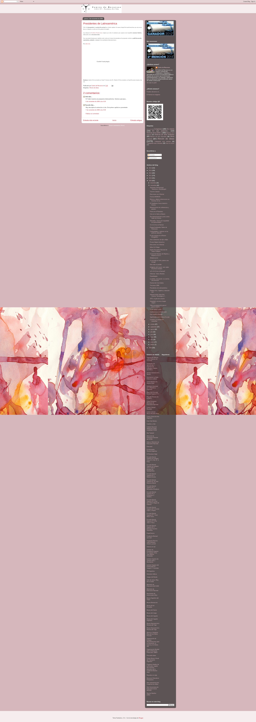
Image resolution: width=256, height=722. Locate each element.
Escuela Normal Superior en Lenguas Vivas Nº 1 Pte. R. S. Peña (153, 459)
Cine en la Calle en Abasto (157, 214)
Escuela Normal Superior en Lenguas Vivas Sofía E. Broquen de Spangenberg (153, 468)
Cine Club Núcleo (152, 421)
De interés (170, 129)
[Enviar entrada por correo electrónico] (112, 85)
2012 (150, 173)
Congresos (158, 129)
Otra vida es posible (156, 264)
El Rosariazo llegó (152, 454)
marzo (152, 342)
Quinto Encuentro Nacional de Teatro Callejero (158, 250)
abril (151, 339)
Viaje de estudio (170, 143)
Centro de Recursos (164, 67)
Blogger (141, 718)
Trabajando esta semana (162, 141)
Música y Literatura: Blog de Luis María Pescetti (152, 634)
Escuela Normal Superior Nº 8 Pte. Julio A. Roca (152, 521)
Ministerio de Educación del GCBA (153, 585)
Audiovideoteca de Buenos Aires (152, 382)
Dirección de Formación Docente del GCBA (152, 437)
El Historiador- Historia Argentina (152, 450)
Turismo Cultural (154, 191)
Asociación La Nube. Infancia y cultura (153, 378)
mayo (152, 337)
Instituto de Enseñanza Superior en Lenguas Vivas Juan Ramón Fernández (152, 553)
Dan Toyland (150, 433)
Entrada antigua (136, 120)
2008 (150, 347)
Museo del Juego (152, 613)
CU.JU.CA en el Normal (157, 225)
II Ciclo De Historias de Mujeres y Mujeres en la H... (159, 254)
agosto (152, 329)
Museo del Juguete (152, 616)
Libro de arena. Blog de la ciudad (152, 580)
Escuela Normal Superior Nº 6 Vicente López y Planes (153, 509)
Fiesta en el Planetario (156, 211)
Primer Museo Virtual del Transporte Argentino (153, 660)
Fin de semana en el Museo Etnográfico (158, 236)
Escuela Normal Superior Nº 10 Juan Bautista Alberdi (152, 481)
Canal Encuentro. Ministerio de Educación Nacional (152, 403)
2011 (150, 175)
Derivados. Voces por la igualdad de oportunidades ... (159, 221)
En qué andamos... (160, 131)
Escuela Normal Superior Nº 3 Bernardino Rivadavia (153, 487)
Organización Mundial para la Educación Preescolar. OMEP (153, 651)
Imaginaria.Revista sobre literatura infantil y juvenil (152, 542)
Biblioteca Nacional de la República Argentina (152, 388)
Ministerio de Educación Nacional (152, 589)
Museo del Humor (152, 610)
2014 (150, 168)
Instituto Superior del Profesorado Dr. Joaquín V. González (153, 566)
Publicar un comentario (92, 113)
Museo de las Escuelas (150, 606)
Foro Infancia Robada (156, 314)
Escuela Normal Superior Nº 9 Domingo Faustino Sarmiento (152, 528)
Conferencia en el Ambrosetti (158, 312)
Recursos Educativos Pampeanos (153, 678)
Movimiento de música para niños (152, 594)
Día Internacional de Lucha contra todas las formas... (159, 217)
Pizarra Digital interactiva (157, 242)
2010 (150, 178)
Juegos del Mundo (152, 577)
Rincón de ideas (94, 87)
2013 (150, 170)
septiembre (153, 327)
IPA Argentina (150, 571)
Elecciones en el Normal (157, 194)
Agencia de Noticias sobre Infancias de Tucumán (152, 359)
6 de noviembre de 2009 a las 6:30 (96, 101)
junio (152, 334)
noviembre (153, 185)
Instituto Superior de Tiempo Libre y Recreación (152, 560)
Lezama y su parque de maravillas (157, 320)
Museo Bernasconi (152, 602)
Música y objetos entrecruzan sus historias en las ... (160, 200)
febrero (152, 344)
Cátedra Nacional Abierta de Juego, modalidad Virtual (152, 428)
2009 (150, 180)
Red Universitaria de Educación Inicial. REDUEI (152, 688)
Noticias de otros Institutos (164, 134)
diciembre (153, 183)
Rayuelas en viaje (152, 675)
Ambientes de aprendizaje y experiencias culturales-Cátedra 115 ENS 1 (152, 366)
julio (151, 332)
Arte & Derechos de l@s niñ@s (159, 239)
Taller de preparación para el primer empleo (158, 306)
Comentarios (153, 158)
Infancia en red (151, 547)
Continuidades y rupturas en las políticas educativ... (159, 232)
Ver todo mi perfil (151, 83)
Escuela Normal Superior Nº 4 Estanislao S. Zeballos (151, 494)
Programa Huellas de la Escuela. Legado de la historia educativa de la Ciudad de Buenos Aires (153, 668)
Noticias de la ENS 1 (154, 133)
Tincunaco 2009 (154, 285)
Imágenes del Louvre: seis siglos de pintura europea (159, 268)
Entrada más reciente (90, 120)
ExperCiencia (150, 533)
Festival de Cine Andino (157, 283)
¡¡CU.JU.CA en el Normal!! (157, 271)
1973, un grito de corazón (157, 298)
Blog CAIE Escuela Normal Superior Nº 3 (153, 393)
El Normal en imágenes (153, 94)
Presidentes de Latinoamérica (158, 288)
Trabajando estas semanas (154, 143)
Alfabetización (154, 258)
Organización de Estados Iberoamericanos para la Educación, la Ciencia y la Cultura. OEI (153, 642)
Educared (149, 446)
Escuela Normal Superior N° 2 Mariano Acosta (151, 475)
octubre (152, 324)
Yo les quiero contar (155, 309)
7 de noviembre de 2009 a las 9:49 (96, 110)
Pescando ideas (151, 655)
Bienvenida (149, 129)
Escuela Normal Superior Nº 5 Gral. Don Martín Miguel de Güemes (153, 502)
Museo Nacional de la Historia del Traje (153, 624)
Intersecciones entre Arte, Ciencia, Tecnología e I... (158, 295)
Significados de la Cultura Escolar (160, 317)
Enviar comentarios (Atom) (116, 125)
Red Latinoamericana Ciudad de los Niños (153, 683)
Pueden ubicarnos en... (153, 91)
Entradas (152, 155)
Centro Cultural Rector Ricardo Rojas (153, 412)
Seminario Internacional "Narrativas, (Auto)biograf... (158, 188)
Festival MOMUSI (155, 197)
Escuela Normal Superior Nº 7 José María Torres (152, 515)
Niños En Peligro (155, 247)
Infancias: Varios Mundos (157, 273)
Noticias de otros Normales (158, 136)
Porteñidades (154, 276)
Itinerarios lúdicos (152, 574)
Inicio (114, 120)
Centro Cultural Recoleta (151, 408)
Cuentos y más (151, 424)
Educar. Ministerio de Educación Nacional (153, 442)
